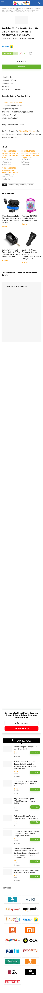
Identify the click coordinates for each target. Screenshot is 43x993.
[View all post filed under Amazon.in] (30, 909)
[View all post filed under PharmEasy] (12, 961)
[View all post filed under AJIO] (30, 899)
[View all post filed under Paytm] (12, 951)
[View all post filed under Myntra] (12, 940)
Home (4, 9)
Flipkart (31, 39)
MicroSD (22, 184)
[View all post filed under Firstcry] (12, 919)
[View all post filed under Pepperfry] (30, 951)
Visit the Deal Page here (12, 103)
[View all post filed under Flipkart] (30, 919)
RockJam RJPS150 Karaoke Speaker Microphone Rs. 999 (29, 218)
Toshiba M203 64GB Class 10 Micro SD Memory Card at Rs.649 (10, 170)
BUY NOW (21, 67)
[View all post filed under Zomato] (12, 981)
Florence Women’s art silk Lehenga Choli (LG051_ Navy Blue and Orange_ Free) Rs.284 (26, 833)
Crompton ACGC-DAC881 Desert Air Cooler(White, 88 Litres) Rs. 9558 (26, 783)
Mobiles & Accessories (19, 39)
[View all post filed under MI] (30, 930)
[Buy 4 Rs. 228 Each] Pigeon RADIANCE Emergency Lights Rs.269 (24, 801)
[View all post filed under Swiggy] (30, 961)
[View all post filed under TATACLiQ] (12, 972)
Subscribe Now (21, 728)
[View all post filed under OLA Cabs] (30, 940)
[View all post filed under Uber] (30, 972)
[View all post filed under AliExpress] (12, 909)
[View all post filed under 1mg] (12, 899)
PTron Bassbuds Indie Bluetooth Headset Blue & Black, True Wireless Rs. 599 (11, 219)
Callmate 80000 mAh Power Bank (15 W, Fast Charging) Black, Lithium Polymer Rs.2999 (11, 253)
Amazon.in (17, 756)
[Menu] (2, 3)
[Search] (39, 3)
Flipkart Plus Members (27, 131)
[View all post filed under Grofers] (12, 930)
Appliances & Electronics (24, 9)
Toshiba (30, 184)
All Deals (11, 9)
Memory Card (13, 184)
